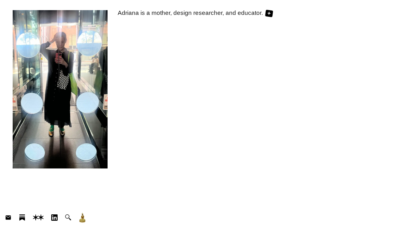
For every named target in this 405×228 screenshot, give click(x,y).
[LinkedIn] (54, 217)
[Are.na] (38, 217)
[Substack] (22, 217)
